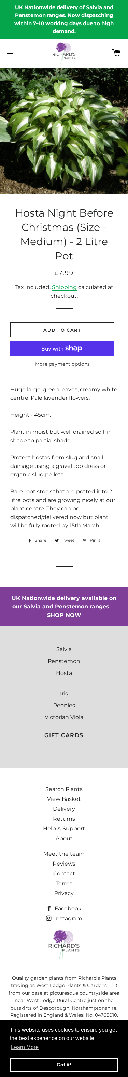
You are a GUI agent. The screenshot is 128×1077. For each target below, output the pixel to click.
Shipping (64, 287)
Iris (64, 693)
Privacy (64, 893)
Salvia (64, 649)
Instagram (67, 918)
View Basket (64, 799)
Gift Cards (64, 735)
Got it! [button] (64, 1064)
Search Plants (64, 789)
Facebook (67, 908)
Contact (64, 873)
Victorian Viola (64, 717)
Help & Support (64, 828)
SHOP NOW (64, 615)
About (64, 838)
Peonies (64, 705)
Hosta (64, 673)
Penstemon (64, 661)
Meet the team (64, 854)
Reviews (64, 863)
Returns (64, 818)
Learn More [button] (25, 1047)
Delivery (64, 809)
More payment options (62, 364)
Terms (64, 883)
